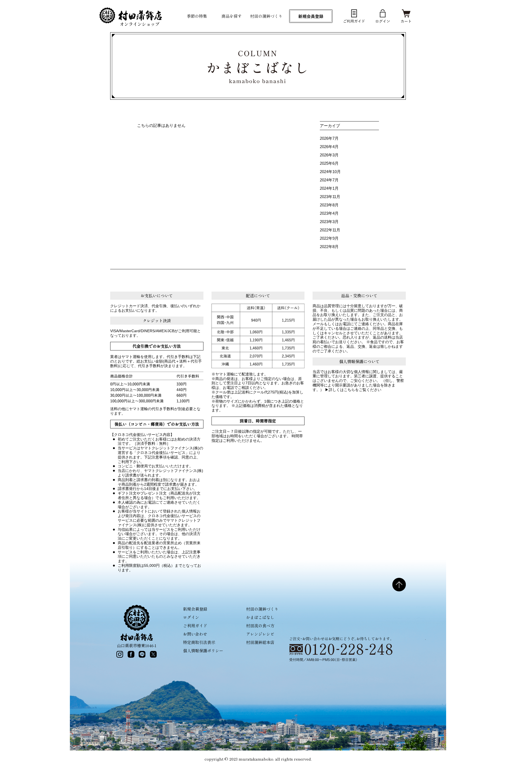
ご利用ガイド (195, 625)
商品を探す (231, 16)
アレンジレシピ (260, 634)
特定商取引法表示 (199, 642)
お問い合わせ (195, 634)
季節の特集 (197, 16)
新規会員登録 (195, 609)
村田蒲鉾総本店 (260, 642)
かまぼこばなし (260, 617)
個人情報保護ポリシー (203, 650)
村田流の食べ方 (260, 625)
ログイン (191, 617)
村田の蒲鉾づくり (266, 16)
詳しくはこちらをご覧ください (355, 390)
